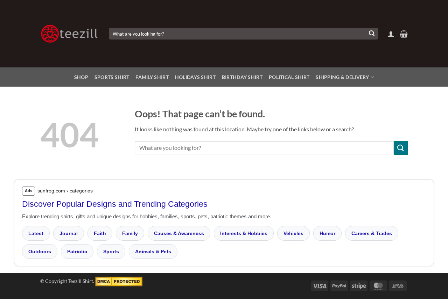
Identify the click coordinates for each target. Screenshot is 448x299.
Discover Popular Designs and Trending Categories (115, 204)
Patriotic (77, 251)
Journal (68, 233)
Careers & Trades (371, 233)
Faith (100, 233)
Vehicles (293, 233)
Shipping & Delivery (342, 77)
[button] (390, 34)
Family (130, 233)
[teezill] (69, 34)
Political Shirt (289, 77)
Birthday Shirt (242, 77)
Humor (327, 233)
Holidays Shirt (195, 77)
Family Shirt (151, 77)
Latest (35, 233)
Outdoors (39, 251)
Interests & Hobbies (243, 233)
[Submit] (372, 34)
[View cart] (404, 34)
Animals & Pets (153, 251)
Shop (81, 77)
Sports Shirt (111, 77)
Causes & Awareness (179, 233)
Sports (111, 251)
